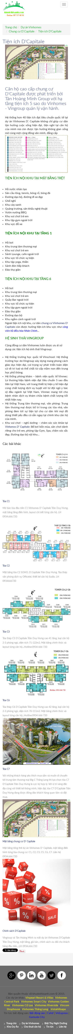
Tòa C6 (6, 700)
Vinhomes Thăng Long (35, 1009)
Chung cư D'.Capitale (21, 31)
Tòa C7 (6, 769)
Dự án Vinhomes (31, 27)
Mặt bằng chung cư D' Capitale (19, 841)
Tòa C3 (6, 632)
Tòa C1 (6, 501)
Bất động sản (37, 1013)
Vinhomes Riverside (46, 1005)
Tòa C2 (6, 566)
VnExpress (62, 1013)
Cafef (50, 1013)
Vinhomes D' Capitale (17, 426)
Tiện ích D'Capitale (49, 31)
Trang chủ (11, 27)
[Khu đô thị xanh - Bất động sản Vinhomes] (14, 10)
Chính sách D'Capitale (14, 931)
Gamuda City (37, 1017)
